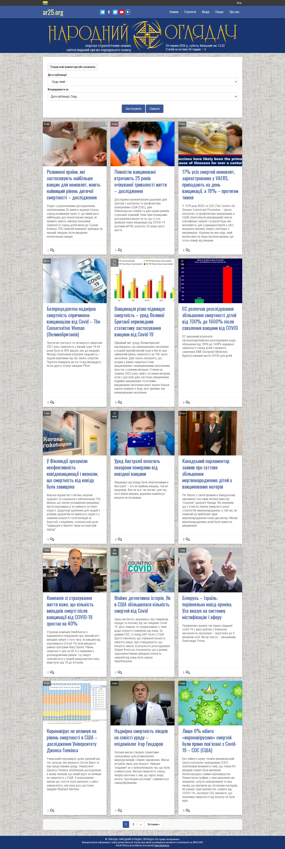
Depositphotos (161, 845)
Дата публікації (57, 74)
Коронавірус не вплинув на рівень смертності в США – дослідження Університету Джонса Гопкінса (72, 740)
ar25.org (53, 12)
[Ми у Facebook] (108, 12)
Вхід (239, 2)
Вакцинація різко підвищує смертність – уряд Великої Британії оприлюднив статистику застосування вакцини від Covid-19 (139, 321)
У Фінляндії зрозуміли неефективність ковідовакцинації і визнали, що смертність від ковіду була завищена (72, 473)
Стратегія (190, 12)
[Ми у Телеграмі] (102, 12)
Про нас (234, 12)
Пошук (219, 12)
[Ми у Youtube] (121, 12)
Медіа (205, 12)
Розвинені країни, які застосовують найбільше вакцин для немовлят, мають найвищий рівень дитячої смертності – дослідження (73, 184)
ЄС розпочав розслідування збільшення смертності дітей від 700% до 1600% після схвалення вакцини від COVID (210, 318)
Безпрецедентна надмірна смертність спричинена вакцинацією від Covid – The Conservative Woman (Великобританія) (73, 321)
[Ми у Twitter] (115, 12)
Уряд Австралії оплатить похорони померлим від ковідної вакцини (137, 467)
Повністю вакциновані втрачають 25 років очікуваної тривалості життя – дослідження (140, 181)
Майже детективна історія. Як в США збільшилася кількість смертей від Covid (142, 604)
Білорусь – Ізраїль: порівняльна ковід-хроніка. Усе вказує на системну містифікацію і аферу (207, 607)
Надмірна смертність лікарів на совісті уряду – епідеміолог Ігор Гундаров (141, 737)
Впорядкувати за (58, 89)
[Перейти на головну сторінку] (142, 35)
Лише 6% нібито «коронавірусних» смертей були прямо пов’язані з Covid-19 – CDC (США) (209, 740)
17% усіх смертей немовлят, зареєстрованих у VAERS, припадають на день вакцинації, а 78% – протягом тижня (210, 184)
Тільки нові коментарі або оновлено (72, 66)
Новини (173, 12)
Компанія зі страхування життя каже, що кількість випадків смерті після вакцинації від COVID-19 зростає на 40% (70, 610)
